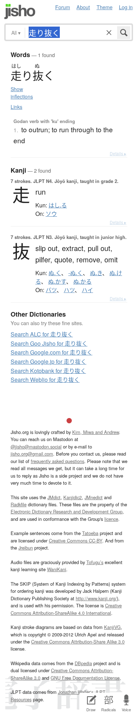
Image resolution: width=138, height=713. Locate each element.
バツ (51, 290)
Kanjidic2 (72, 497)
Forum (62, 7)
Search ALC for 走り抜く (42, 334)
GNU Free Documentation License (85, 677)
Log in (126, 7)
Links (16, 106)
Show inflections (22, 92)
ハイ (87, 290)
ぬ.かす (57, 281)
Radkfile (19, 504)
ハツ (69, 290)
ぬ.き (96, 273)
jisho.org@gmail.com (32, 453)
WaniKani (56, 569)
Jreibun (25, 547)
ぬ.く (54, 273)
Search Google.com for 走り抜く (51, 352)
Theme (105, 7)
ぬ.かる (82, 281)
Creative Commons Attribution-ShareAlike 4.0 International (66, 609)
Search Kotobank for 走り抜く (48, 371)
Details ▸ (118, 153)
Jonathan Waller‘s (75, 692)
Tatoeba (90, 533)
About (83, 7)
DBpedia (83, 663)
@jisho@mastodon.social (36, 446)
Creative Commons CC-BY (75, 540)
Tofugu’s (94, 562)
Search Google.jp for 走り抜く (48, 361)
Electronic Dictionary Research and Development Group (66, 511)
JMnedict (94, 497)
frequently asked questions (57, 461)
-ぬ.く (75, 273)
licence (111, 519)
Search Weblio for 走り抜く (45, 379)
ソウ (51, 214)
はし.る (57, 205)
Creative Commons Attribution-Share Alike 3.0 (78, 641)
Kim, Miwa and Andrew (95, 432)
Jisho (19, 11)
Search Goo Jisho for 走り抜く (49, 343)
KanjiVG (112, 627)
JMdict (54, 497)
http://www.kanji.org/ (96, 598)
